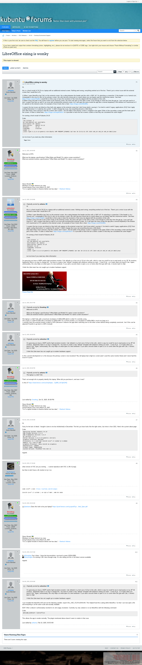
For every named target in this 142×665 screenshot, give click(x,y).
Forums (5, 27)
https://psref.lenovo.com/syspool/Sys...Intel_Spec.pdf (70, 506)
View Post (46, 204)
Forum (8, 35)
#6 (136, 368)
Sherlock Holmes (64, 189)
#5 (136, 335)
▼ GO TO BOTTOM (31, 27)
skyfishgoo (10, 472)
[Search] (138, 30)
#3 (136, 199)
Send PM (11, 101)
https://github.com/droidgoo (46, 489)
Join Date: (7, 98)
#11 (136, 581)
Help (106, 648)
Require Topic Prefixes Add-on (122, 658)
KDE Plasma (8, 648)
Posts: (10, 99)
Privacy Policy (125, 648)
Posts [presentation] (5, 68)
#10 (136, 552)
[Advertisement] (71, 8)
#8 (136, 463)
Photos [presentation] (25, 68)
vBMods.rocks (136, 655)
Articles (16, 27)
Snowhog (35, 399)
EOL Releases (23, 35)
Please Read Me (27, 292)
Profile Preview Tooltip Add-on (122, 656)
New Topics (5, 31)
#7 (136, 420)
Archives (14, 35)
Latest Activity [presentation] (15, 68)
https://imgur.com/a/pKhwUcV (54, 112)
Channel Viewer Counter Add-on (121, 655)
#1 (136, 82)
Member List (27, 31)
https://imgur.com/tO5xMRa (79, 104)
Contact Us (114, 648)
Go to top (136, 648)
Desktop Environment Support (42, 35)
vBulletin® (129, 660)
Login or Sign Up (132, 1)
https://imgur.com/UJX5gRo (31, 99)
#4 (136, 303)
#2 (136, 151)
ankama (11, 90)
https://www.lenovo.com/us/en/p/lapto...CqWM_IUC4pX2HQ (48, 383)
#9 (136, 503)
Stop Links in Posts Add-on (122, 659)
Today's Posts (16, 31)
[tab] (5, 68)
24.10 (30, 35)
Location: (8, 176)
